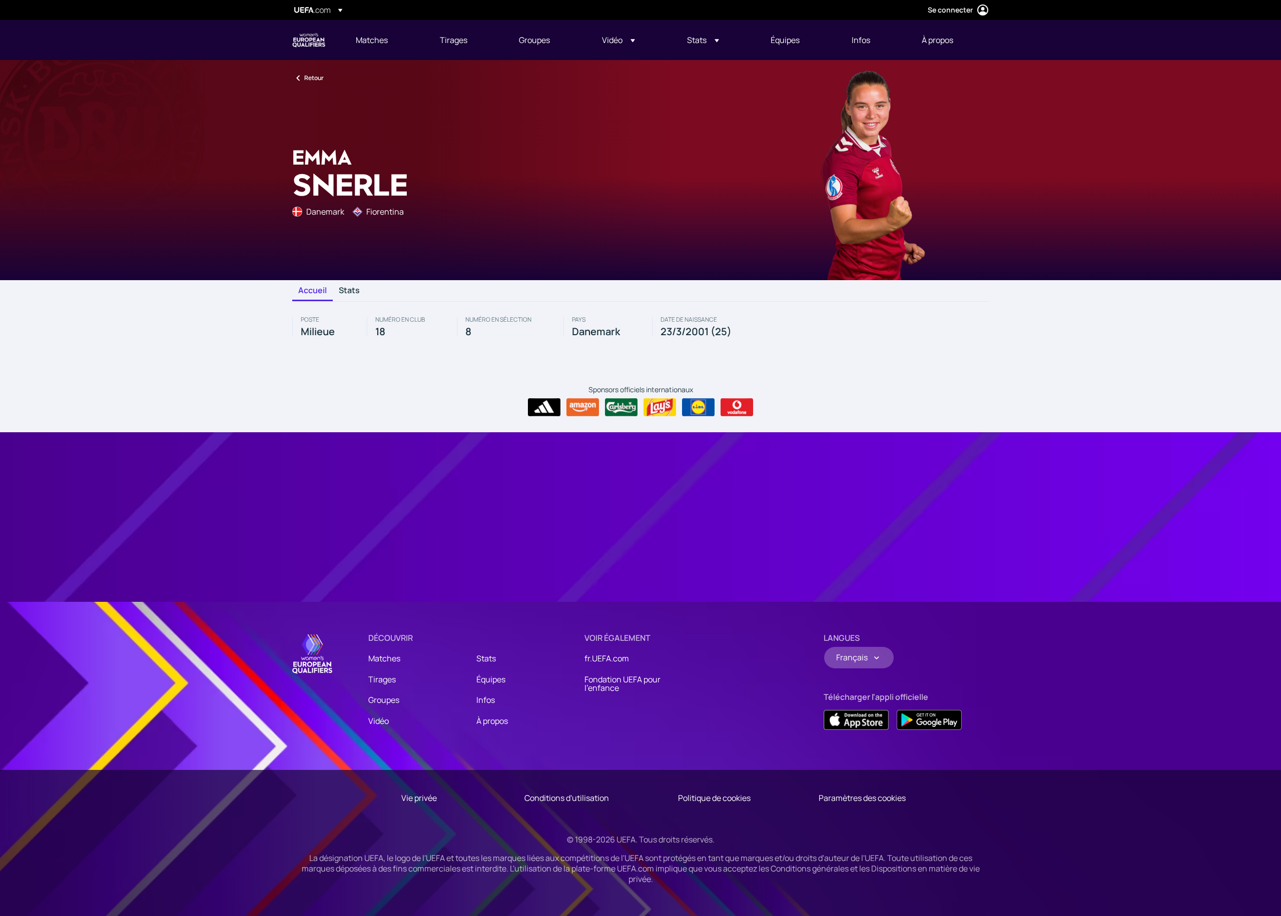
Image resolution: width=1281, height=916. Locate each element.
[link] (371, 40)
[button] (618, 40)
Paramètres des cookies (862, 797)
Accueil (312, 290)
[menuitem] (385, 40)
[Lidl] (698, 407)
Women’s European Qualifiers (308, 40)
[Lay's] (660, 407)
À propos (492, 720)
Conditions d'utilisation (566, 797)
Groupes (383, 699)
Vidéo (378, 720)
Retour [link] (314, 78)
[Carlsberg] (621, 407)
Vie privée (419, 797)
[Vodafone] (737, 407)
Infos (485, 699)
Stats (349, 290)
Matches (384, 658)
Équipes (490, 679)
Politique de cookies (714, 797)
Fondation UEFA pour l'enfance (622, 684)
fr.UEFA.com (606, 658)
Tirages (382, 679)
